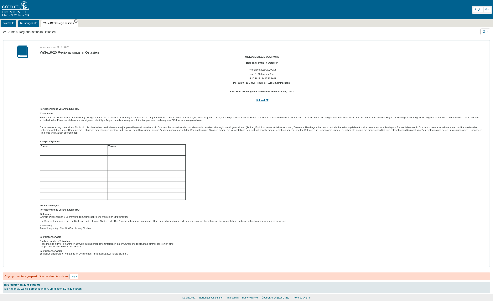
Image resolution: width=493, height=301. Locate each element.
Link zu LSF (262, 100)
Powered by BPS (302, 297)
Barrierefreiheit (250, 297)
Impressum (233, 297)
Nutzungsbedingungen (211, 297)
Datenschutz (188, 297)
